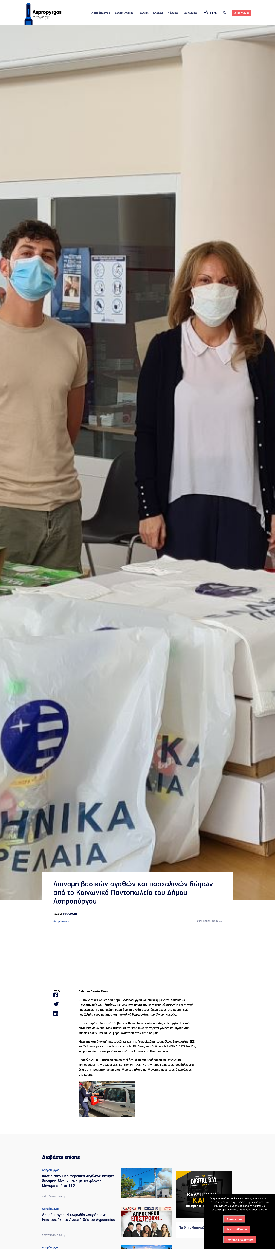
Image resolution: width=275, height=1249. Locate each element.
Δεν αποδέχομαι (236, 1229)
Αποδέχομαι (234, 1219)
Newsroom (70, 913)
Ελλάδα (158, 13)
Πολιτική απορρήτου (239, 1239)
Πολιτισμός (189, 13)
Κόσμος (173, 13)
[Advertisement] (137, 956)
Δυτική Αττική (124, 13)
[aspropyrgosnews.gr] (43, 23)
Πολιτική (143, 13)
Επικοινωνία (241, 13)
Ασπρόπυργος (100, 13)
